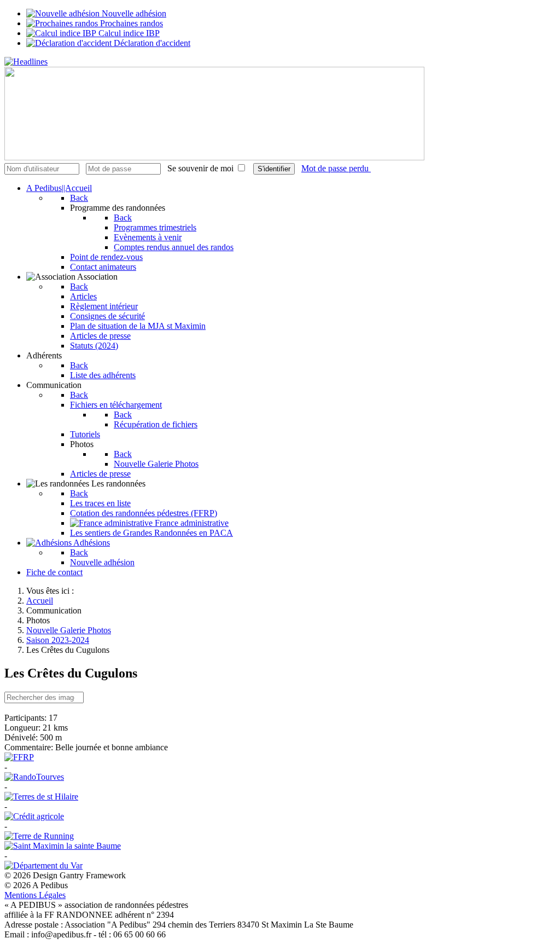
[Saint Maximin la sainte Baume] (62, 845)
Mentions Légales (35, 895)
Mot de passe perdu (336, 168)
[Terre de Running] (39, 836)
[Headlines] (26, 61)
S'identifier (274, 169)
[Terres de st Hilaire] (41, 796)
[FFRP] (19, 757)
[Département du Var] (43, 865)
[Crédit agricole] (34, 816)
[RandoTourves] (34, 776)
